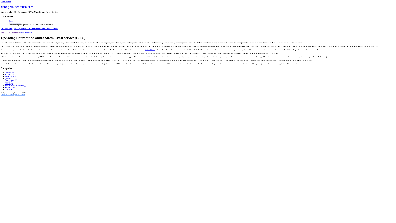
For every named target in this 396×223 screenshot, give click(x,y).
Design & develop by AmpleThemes (13, 95)
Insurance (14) (9, 73)
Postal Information (26, 33)
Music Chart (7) (10, 87)
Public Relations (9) (11, 76)
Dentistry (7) (9, 84)
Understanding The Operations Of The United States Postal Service (29, 29)
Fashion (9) (8, 78)
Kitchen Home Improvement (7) (15, 86)
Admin (12, 33)
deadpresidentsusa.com (17, 7)
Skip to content (6, 2)
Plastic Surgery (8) (11, 80)
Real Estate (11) (10, 74)
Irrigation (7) (9, 89)
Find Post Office (150, 50)
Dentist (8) (8, 82)
